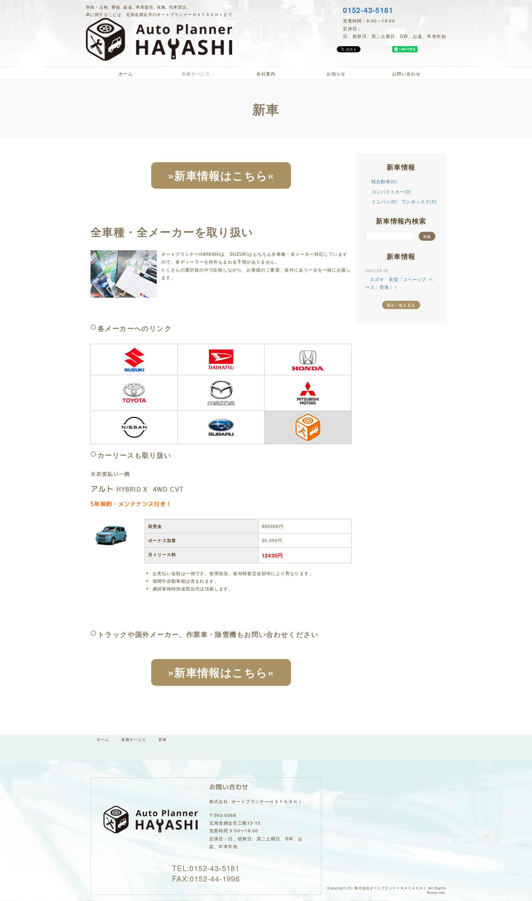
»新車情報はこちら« (221, 175)
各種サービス (196, 73)
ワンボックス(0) (419, 201)
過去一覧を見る (401, 305)
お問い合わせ (406, 73)
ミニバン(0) (384, 201)
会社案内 (266, 73)
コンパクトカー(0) (392, 191)
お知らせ (336, 73)
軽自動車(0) (384, 181)
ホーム (126, 73)
